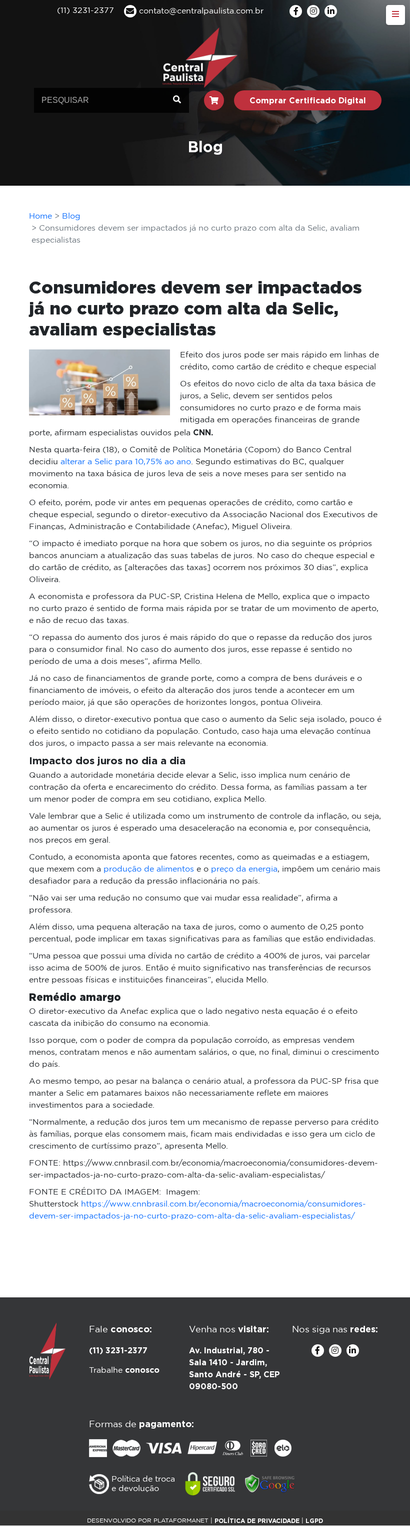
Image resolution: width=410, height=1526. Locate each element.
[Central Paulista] (200, 57)
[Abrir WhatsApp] (385, 1501)
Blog (71, 216)
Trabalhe (124, 1370)
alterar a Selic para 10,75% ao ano (125, 462)
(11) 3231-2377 (118, 1350)
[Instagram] (313, 11)
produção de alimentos (149, 869)
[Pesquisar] (177, 100)
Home (40, 216)
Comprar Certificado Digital (308, 100)
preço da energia (244, 869)
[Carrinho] (214, 100)
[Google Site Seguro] (270, 1484)
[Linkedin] (330, 11)
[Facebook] (296, 11)
